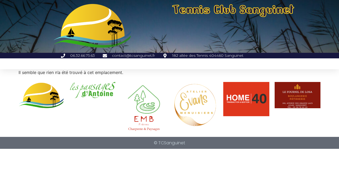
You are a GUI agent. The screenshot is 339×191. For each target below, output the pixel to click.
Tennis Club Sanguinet (233, 9)
